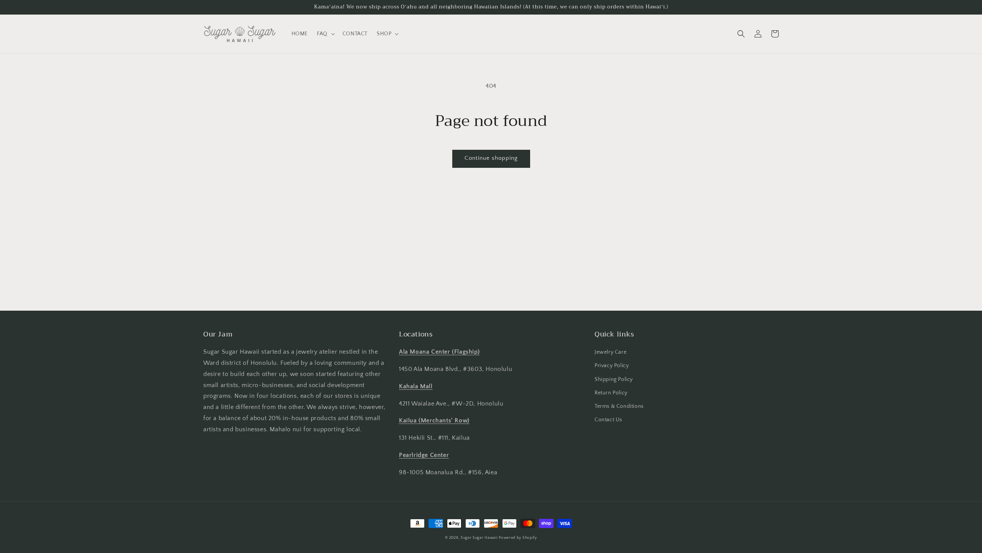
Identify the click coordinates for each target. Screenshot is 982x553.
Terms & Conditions (619, 406)
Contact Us (608, 420)
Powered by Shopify (518, 538)
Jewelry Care (610, 352)
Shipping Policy (614, 379)
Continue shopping (491, 158)
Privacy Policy (612, 366)
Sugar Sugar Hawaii (479, 538)
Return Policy (611, 393)
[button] (325, 34)
